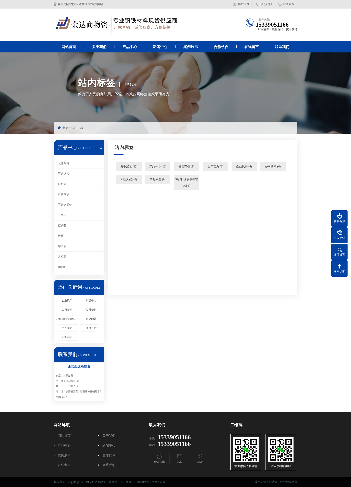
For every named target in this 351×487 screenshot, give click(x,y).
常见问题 (91, 318)
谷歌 (162, 482)
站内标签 (78, 127)
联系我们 (266, 4)
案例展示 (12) (129, 166)
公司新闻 (67, 309)
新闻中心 (160, 47)
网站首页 (243, 4)
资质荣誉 (91, 309)
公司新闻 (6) (273, 166)
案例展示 (190, 47)
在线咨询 (288, 4)
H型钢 (62, 267)
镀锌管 (62, 225)
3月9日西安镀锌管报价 (67, 318)
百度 (154, 482)
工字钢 (62, 215)
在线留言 (251, 47)
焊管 (61, 235)
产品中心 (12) (157, 166)
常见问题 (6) (158, 179)
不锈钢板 (63, 194)
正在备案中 (127, 482)
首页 (65, 127)
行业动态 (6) (129, 179)
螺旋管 (62, 246)
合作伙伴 (221, 47)
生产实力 (67, 327)
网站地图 (143, 482)
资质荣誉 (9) (186, 166)
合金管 (62, 184)
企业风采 (67, 300)
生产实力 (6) (215, 166)
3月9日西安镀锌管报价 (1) (186, 182)
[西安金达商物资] (118, 25)
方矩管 (62, 256)
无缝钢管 (63, 163)
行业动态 (67, 337)
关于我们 (99, 47)
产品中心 (129, 47)
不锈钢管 (63, 173)
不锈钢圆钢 (65, 204)
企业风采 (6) (244, 166)
